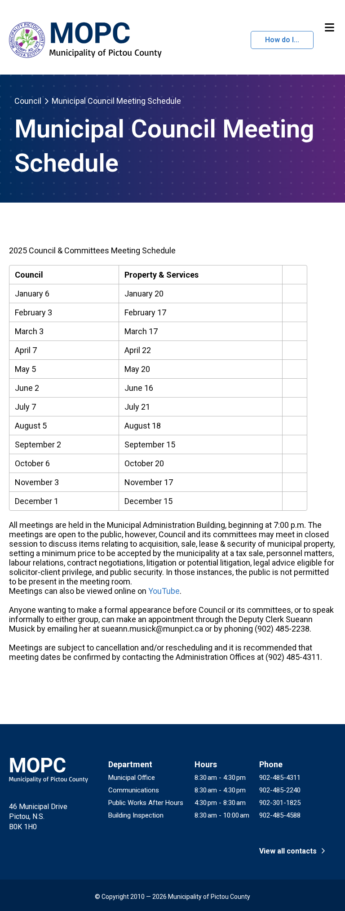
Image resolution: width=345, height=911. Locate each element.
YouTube (164, 591)
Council (27, 101)
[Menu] (329, 28)
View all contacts (288, 851)
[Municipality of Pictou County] (84, 40)
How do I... (282, 39)
